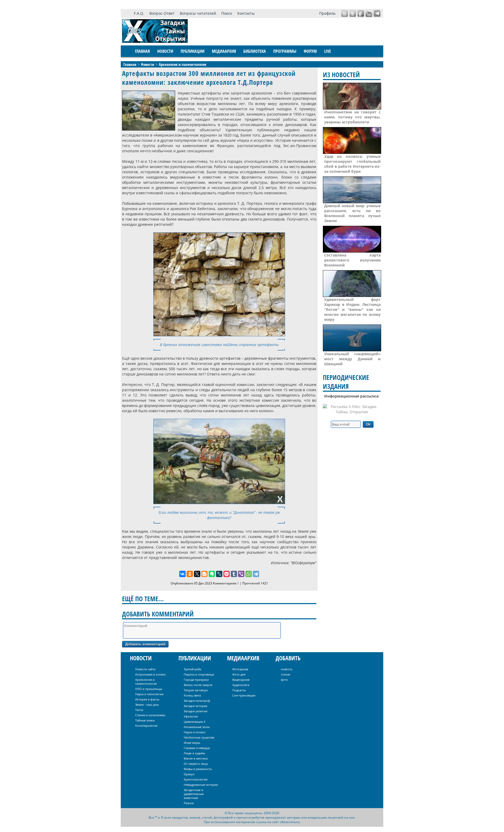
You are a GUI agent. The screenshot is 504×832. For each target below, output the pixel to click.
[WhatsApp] (248, 574)
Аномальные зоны (196, 727)
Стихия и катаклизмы (150, 715)
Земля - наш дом (147, 705)
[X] (197, 574)
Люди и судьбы (194, 753)
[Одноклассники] (190, 574)
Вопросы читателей (198, 13)
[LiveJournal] (219, 574)
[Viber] (241, 574)
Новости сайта (145, 669)
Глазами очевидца (197, 748)
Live (327, 51)
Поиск (226, 13)
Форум (310, 51)
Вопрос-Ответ (162, 13)
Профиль (327, 13)
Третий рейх (192, 669)
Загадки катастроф (197, 701)
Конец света (192, 695)
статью (285, 674)
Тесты (139, 710)
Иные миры (192, 743)
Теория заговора (196, 690)
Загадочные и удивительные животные (194, 794)
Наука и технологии (149, 694)
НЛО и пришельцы (148, 689)
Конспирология (146, 726)
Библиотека (254, 51)
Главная (142, 51)
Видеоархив (240, 680)
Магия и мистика (196, 758)
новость (286, 669)
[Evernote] (212, 574)
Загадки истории (195, 706)
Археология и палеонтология (146, 682)
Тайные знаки (145, 720)
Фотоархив (240, 669)
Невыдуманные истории (201, 785)
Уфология (191, 716)
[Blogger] (204, 574)
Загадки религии (195, 711)
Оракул (189, 774)
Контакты (246, 13)
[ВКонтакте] (182, 574)
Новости (165, 51)
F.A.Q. (139, 13)
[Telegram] (256, 574)
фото (284, 680)
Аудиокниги (240, 685)
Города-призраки (196, 680)
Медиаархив (224, 51)
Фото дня (238, 674)
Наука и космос (195, 732)
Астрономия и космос (150, 674)
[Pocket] (226, 574)
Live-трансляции (243, 695)
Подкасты (239, 690)
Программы (284, 51)
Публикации (192, 51)
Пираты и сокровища (199, 674)
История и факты (147, 699)
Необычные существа (199, 737)
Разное (189, 803)
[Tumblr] (234, 574)
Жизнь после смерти (198, 685)
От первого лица (196, 764)
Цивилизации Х (194, 722)
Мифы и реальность (198, 769)
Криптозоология (195, 779)
